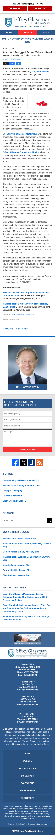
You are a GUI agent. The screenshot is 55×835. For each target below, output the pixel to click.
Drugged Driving (12, 491)
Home (9, 33)
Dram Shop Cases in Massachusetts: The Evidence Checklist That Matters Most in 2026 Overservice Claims (25, 597)
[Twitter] (23, 462)
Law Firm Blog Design (26, 831)
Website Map (27, 791)
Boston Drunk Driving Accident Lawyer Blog (27, 22)
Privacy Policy (27, 768)
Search (49, 520)
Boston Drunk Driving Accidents (21, 485)
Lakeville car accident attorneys (22, 134)
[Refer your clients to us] (27, 639)
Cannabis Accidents (14, 496)
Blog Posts (27, 798)
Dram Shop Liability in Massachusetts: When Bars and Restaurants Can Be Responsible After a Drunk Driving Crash (27, 608)
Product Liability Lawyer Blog (17, 570)
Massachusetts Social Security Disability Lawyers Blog (27, 545)
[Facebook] (15, 462)
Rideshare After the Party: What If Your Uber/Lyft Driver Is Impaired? (26, 618)
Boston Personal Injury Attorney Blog (21, 552)
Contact (27, 33)
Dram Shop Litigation (14, 501)
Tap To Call (15, 8)
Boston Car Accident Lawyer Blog (19, 538)
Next (25, 329)
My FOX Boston (41, 71)
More (46, 33)
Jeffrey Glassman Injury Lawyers (34, 824)
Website (27, 761)
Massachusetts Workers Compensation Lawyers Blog (26, 558)
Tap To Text (40, 8)
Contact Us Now (27, 449)
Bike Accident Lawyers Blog (16, 575)
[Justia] (31, 462)
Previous (8, 329)
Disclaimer (27, 776)
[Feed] (39, 462)
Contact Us (27, 783)
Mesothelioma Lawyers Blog (16, 565)
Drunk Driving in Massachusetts (23, 315)
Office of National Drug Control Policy (21, 152)
